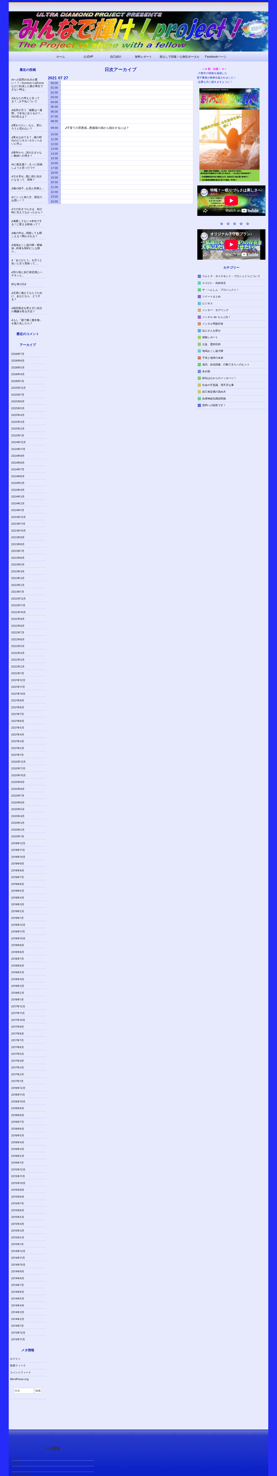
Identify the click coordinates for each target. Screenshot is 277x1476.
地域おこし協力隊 (212, 350)
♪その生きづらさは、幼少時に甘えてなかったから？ (27, 210)
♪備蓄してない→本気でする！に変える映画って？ (26, 222)
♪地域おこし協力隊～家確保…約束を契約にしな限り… (26, 248)
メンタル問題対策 (212, 323)
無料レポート (143, 56)
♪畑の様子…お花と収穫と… (27, 188)
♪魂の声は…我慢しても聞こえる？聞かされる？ (26, 234)
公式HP (88, 56)
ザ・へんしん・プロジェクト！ (220, 289)
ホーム (60, 56)
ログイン (15, 1358)
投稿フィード (18, 1365)
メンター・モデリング (215, 310)
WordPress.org (19, 1379)
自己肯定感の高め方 (214, 391)
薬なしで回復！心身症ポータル (179, 56)
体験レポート (210, 337)
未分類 (206, 371)
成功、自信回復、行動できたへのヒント (226, 364)
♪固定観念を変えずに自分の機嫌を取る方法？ (26, 309)
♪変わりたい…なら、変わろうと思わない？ (26, 127)
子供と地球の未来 (212, 357)
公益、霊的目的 (211, 344)
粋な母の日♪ (18, 284)
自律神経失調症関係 (214, 398)
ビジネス (207, 303)
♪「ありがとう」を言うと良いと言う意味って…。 (26, 261)
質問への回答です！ (214, 405)
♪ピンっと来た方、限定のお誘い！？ (26, 198)
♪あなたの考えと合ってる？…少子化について (25, 99)
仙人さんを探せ (211, 330)
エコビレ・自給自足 (214, 282)
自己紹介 (115, 56)
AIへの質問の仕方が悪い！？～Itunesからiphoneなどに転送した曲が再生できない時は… (27, 84)
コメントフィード (20, 1372)
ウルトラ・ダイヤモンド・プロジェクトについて (231, 276)
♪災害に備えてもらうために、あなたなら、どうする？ (26, 296)
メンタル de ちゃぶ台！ (216, 316)
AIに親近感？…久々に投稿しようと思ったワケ (26, 166)
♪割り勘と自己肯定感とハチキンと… (26, 273)
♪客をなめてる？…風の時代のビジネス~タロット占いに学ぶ (26, 140)
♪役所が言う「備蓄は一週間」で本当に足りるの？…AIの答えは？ (27, 113)
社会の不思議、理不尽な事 (218, 384)
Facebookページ (215, 56)
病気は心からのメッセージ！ (219, 378)
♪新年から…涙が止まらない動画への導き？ (26, 154)
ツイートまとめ (211, 296)
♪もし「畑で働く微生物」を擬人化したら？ (26, 321)
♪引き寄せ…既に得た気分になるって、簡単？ (26, 178)
